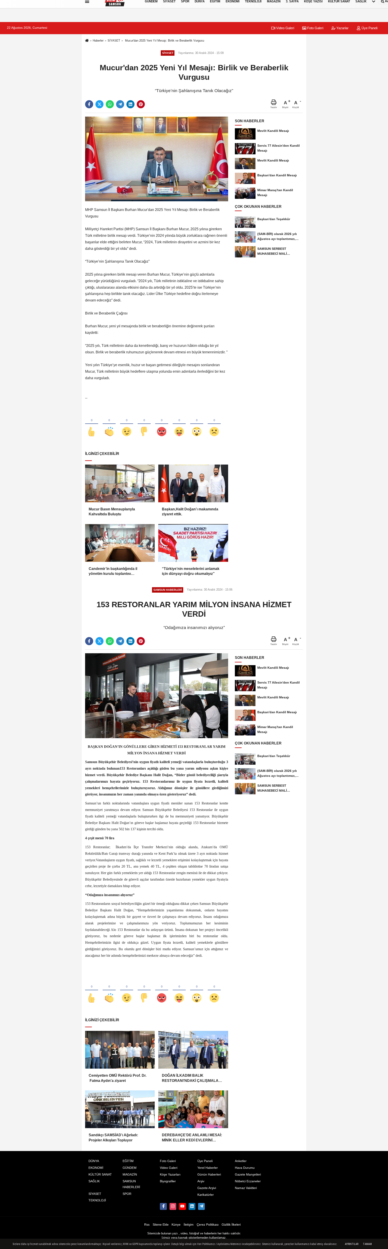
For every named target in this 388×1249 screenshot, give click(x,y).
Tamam (367, 1244)
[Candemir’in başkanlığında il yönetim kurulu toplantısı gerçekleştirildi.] (120, 543)
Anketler (241, 1161)
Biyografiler (168, 1181)
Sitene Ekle (161, 1224)
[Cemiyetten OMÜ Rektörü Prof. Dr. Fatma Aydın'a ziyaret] (120, 1050)
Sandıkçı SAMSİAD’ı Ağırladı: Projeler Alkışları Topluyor (113, 1137)
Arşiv (200, 1181)
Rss (147, 1224)
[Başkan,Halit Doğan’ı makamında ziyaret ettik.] (193, 483)
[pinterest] (141, 104)
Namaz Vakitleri (246, 1188)
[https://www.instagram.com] (173, 1206)
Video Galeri (284, 28)
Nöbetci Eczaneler (248, 1181)
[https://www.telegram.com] (201, 1206)
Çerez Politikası (208, 1224)
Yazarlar (341, 28)
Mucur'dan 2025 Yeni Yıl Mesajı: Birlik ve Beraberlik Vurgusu (164, 40)
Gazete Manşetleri (248, 1174)
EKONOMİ (95, 1167)
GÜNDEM (130, 1167)
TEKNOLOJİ (97, 1200)
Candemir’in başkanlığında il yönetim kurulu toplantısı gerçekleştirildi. (113, 571)
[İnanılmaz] (196, 424)
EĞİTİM (128, 1161)
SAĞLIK (94, 1181)
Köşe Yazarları (170, 1174)
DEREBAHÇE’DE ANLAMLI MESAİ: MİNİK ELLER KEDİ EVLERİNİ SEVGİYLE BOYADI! (192, 1138)
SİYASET (114, 40)
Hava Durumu (245, 1167)
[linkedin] (130, 104)
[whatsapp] (110, 104)
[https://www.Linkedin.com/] (192, 1206)
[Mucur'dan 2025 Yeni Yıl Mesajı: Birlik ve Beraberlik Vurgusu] (156, 158)
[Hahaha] (179, 424)
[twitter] (99, 104)
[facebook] (89, 104)
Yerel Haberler (207, 1167)
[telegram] (120, 104)
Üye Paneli (369, 28)
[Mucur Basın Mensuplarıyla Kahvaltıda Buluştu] (120, 483)
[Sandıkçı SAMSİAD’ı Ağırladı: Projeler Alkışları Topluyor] (120, 1109)
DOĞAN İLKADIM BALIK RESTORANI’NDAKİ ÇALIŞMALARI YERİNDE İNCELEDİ (192, 1078)
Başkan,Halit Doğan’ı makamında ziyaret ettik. (190, 511)
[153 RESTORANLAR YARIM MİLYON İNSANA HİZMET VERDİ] (156, 695)
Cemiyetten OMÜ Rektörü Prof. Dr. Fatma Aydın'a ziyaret (117, 1078)
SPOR (127, 1194)
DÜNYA (93, 1161)
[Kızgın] (161, 424)
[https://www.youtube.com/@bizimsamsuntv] (182, 1206)
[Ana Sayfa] (87, 40)
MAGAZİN (130, 1174)
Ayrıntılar (351, 1244)
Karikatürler (205, 1194)
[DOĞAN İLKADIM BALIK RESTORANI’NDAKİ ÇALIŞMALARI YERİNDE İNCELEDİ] (193, 1050)
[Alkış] (109, 424)
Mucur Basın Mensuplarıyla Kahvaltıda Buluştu (112, 511)
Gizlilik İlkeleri (231, 1224)
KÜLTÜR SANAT (100, 1174)
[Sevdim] (126, 424)
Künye (176, 1224)
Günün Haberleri (209, 1174)
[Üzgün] (214, 424)
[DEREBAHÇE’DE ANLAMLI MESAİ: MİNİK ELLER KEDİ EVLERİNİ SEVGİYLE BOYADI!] (193, 1109)
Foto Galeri (314, 28)
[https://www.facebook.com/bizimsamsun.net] (163, 1206)
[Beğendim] (91, 424)
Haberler (98, 40)
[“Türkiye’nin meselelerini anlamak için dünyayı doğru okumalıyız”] (193, 543)
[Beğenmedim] (144, 424)
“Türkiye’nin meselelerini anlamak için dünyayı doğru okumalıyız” (190, 571)
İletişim (189, 1224)
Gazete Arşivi (206, 1188)
